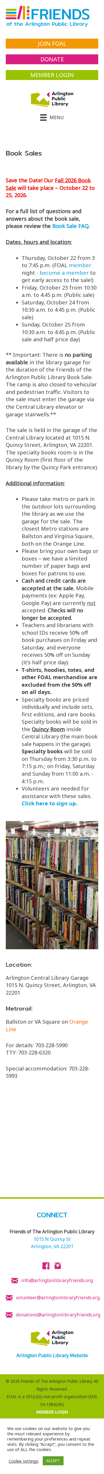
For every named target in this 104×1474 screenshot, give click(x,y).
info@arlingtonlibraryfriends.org (57, 1280)
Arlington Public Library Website (52, 1355)
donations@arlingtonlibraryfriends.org (58, 1314)
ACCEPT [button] (53, 1460)
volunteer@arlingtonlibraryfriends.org (58, 1297)
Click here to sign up (49, 803)
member (80, 265)
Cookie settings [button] (23, 1461)
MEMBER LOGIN (52, 1412)
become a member (64, 272)
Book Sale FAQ (70, 225)
